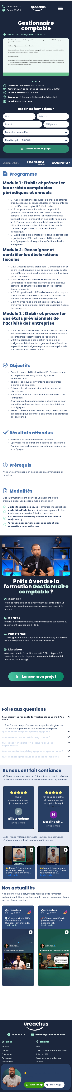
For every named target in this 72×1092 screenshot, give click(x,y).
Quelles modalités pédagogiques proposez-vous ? (32, 751)
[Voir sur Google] (19, 815)
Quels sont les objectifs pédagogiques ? (26, 731)
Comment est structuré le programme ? (26, 737)
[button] (32, 81)
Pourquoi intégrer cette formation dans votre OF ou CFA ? (33, 718)
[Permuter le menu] (60, 8)
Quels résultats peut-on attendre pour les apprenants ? (27, 744)
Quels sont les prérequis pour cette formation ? (30, 756)
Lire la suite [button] (19, 806)
